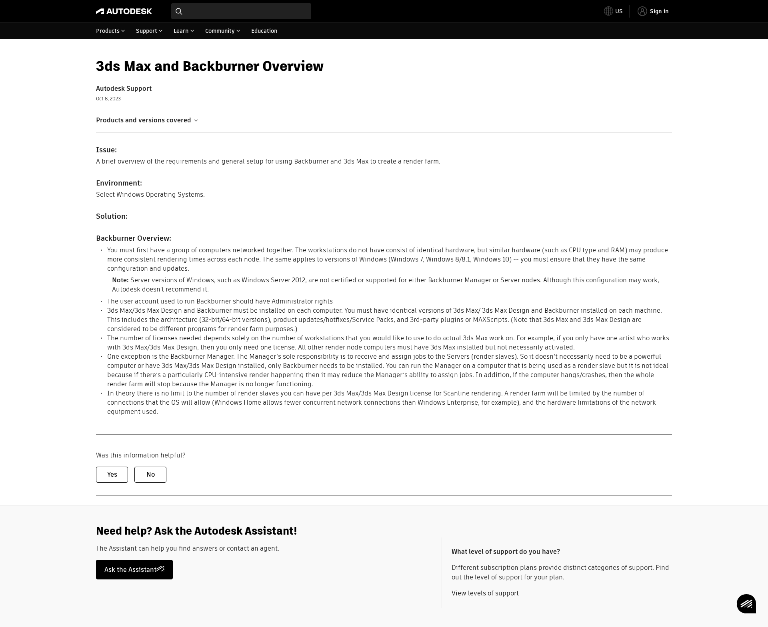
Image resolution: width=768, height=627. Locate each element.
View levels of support (485, 593)
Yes (112, 474)
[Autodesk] (124, 11)
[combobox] (241, 11)
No (150, 474)
